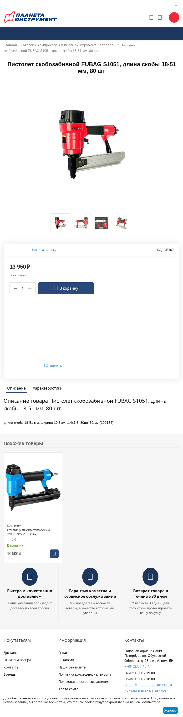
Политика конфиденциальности (84, 674)
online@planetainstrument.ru (148, 684)
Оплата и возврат (18, 659)
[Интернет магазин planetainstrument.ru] (30, 17)
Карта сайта (68, 689)
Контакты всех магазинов (145, 690)
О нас (63, 652)
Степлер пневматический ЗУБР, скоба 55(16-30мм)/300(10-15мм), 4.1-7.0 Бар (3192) (29, 532)
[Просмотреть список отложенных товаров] (151, 17)
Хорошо (170, 710)
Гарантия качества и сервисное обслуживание (90, 593)
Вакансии (66, 659)
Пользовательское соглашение (83, 681)
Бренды (10, 674)
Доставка (11, 652)
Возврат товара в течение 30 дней (150, 593)
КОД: (160, 250)
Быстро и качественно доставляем (29, 593)
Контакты (11, 667)
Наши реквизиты (72, 667)
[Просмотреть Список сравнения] (160, 17)
